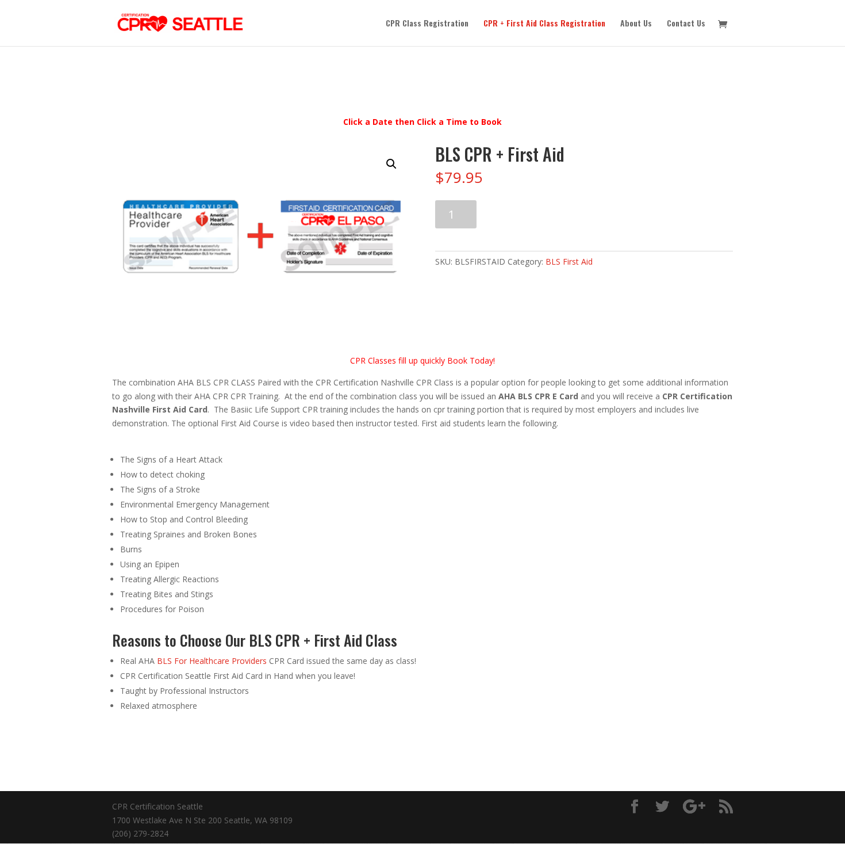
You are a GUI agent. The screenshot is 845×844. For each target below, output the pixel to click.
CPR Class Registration (427, 24)
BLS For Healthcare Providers (212, 660)
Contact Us (686, 24)
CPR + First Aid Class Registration (544, 24)
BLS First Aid (569, 261)
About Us (636, 24)
